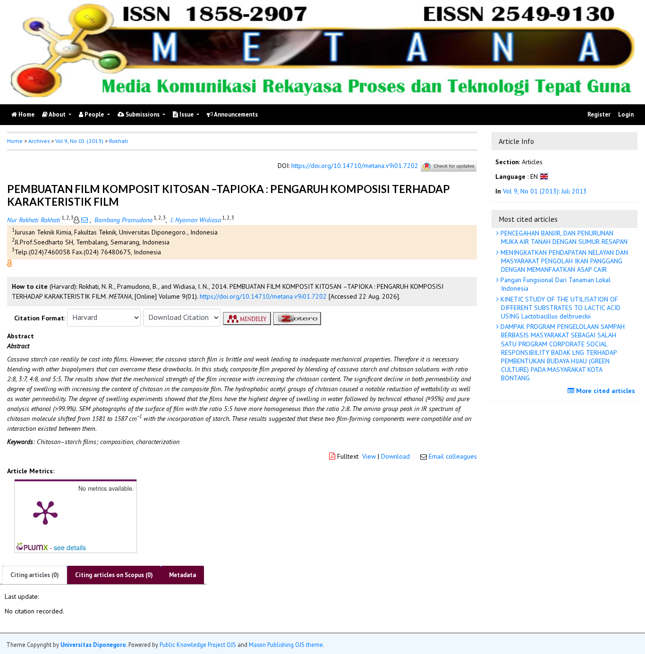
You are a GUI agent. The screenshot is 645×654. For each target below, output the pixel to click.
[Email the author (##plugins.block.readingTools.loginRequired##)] (84, 220)
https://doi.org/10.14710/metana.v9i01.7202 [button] (263, 296)
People (94, 114)
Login (626, 114)
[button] (9, 262)
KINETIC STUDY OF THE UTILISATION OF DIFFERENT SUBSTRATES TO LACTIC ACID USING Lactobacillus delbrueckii (559, 307)
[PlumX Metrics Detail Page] (45, 512)
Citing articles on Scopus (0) (114, 575)
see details (70, 547)
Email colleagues (453, 456)
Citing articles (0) (34, 575)
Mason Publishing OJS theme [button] (286, 644)
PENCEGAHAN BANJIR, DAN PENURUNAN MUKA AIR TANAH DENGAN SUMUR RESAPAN (563, 237)
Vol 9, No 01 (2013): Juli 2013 (545, 191)
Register (599, 114)
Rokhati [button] (118, 140)
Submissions (142, 114)
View (369, 456)
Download (395, 456)
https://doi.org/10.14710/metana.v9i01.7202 (354, 165)
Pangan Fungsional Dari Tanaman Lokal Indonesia (555, 284)
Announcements (235, 114)
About (57, 114)
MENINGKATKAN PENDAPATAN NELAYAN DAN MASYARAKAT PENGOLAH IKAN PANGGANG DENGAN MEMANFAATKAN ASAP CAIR (563, 261)
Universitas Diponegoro (93, 644)
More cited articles (604, 390)
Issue (186, 114)
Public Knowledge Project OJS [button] (198, 644)
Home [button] (15, 140)
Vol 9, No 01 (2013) (79, 140)
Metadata (182, 575)
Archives (39, 140)
